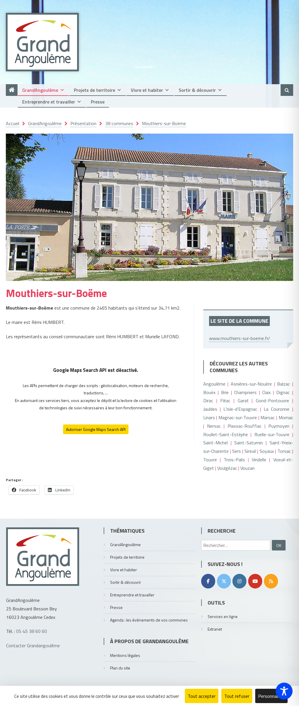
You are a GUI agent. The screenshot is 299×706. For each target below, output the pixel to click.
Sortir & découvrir (197, 90)
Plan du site (120, 668)
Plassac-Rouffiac (244, 425)
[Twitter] (224, 581)
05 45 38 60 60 (31, 631)
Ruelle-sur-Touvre (271, 434)
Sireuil (250, 451)
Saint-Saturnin (248, 442)
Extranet (215, 629)
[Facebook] (208, 581)
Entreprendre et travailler (48, 101)
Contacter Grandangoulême (33, 645)
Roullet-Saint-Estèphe (225, 434)
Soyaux (267, 451)
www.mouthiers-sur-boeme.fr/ (239, 338)
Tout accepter (201, 696)
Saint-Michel (215, 442)
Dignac (283, 392)
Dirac (208, 400)
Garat (243, 400)
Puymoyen (278, 425)
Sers (236, 451)
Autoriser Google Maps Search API (96, 429)
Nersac (214, 425)
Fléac (225, 400)
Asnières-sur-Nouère (251, 383)
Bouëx (209, 392)
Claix (266, 392)
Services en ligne (223, 616)
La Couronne (276, 408)
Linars (209, 417)
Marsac (267, 417)
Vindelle (259, 459)
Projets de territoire (94, 90)
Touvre (210, 459)
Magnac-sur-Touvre (237, 417)
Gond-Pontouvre (272, 400)
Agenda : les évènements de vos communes (149, 620)
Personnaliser (271, 696)
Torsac (284, 451)
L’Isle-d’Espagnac (240, 408)
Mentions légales (125, 655)
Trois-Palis (234, 459)
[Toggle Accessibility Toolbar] (284, 691)
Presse (98, 101)
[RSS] (271, 581)
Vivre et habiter (147, 90)
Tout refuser (236, 696)
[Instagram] (239, 581)
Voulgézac (227, 468)
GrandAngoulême (40, 90)
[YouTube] (255, 581)
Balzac (283, 383)
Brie (225, 392)
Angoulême (214, 383)
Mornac (286, 417)
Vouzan (247, 468)
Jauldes (210, 408)
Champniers (245, 392)
